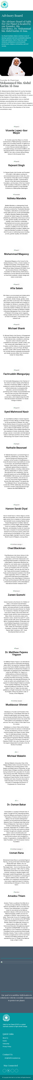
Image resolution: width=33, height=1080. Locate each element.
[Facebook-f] (4, 1070)
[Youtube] (12, 1070)
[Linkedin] (16, 1070)
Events (5, 1041)
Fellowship (6, 1044)
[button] (28, 4)
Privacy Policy (7, 1046)
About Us (5, 1038)
